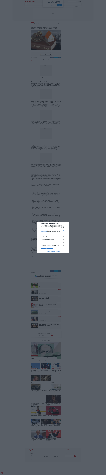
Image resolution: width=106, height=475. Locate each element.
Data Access (53, 251)
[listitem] (53, 234)
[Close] (67, 223)
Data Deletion (48, 251)
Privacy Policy (58, 251)
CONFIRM (47, 248)
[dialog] (53, 237)
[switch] (63, 236)
